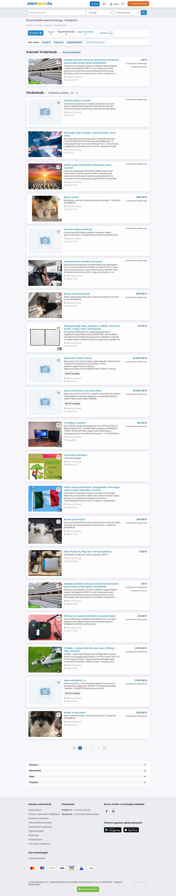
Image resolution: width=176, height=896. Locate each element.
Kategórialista (35, 839)
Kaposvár (57, 42)
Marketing (33, 835)
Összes (51, 33)
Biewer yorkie (71, 197)
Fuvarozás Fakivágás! (75, 455)
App (96, 4)
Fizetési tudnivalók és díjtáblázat (44, 814)
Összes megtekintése (71, 52)
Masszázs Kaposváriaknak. (78, 229)
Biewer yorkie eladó (74, 712)
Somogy (45, 42)
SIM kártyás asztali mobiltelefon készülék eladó (89, 616)
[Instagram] (113, 811)
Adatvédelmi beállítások (40, 827)
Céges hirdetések (85, 33)
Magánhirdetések (73, 42)
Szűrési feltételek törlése (95, 42)
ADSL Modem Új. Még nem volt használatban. (88, 551)
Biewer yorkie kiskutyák (77, 293)
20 (72, 93)
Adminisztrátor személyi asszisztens (83, 261)
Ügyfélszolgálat (36, 831)
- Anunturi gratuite (76, 810)
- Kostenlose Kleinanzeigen (80, 814)
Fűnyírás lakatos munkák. (77, 100)
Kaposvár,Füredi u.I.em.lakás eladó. (83, 390)
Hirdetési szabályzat (39, 818)
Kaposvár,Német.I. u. (75, 680)
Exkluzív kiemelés (37, 858)
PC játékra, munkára (75, 423)
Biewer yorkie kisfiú (74, 519)
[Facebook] (106, 811)
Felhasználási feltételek (40, 822)
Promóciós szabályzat (39, 843)
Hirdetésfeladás (139, 4)
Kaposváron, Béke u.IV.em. (78, 358)
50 (77, 93)
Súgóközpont (35, 810)
